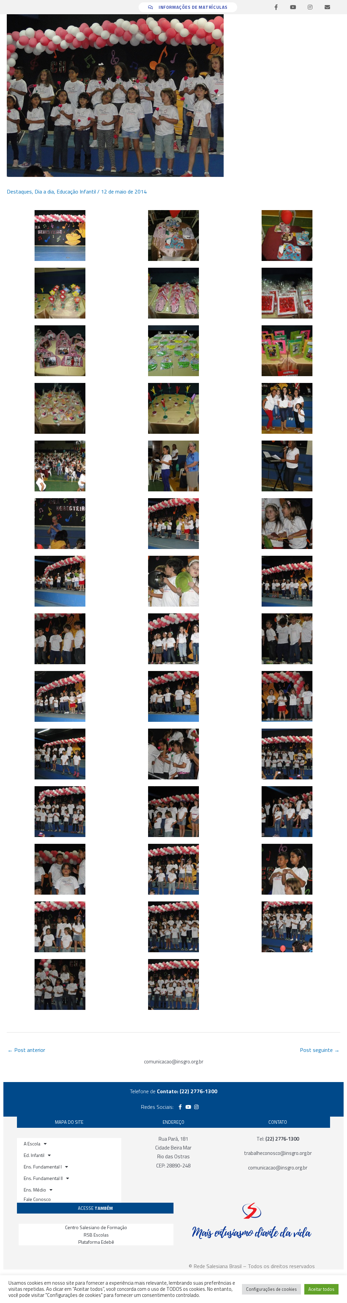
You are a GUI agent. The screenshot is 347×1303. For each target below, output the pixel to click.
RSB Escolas (96, 1234)
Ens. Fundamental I (43, 1166)
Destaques (19, 191)
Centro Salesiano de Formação (96, 1227)
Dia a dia (44, 191)
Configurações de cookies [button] (271, 1289)
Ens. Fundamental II (43, 1178)
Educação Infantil (76, 191)
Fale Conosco (37, 1199)
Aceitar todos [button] (321, 1289)
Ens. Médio (35, 1189)
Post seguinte (320, 1050)
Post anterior (26, 1050)
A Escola (32, 1143)
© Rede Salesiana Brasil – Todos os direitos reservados (252, 1266)
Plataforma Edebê (96, 1241)
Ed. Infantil (34, 1155)
